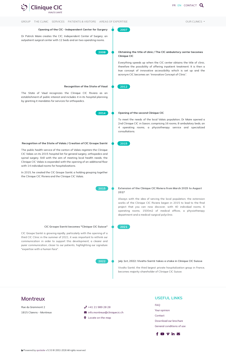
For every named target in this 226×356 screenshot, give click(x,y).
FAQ (157, 305)
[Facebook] (157, 334)
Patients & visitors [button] (82, 21)
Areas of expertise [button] (113, 21)
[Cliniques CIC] (41, 8)
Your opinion (162, 310)
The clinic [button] (41, 21)
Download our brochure (169, 320)
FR (174, 5)
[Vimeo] (168, 334)
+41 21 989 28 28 (99, 307)
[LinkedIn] (173, 334)
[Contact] (178, 334)
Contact (159, 315)
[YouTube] (162, 334)
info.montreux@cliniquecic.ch (105, 312)
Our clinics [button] (194, 21)
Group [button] (26, 21)
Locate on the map (99, 317)
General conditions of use (170, 326)
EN (179, 5)
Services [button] (58, 21)
